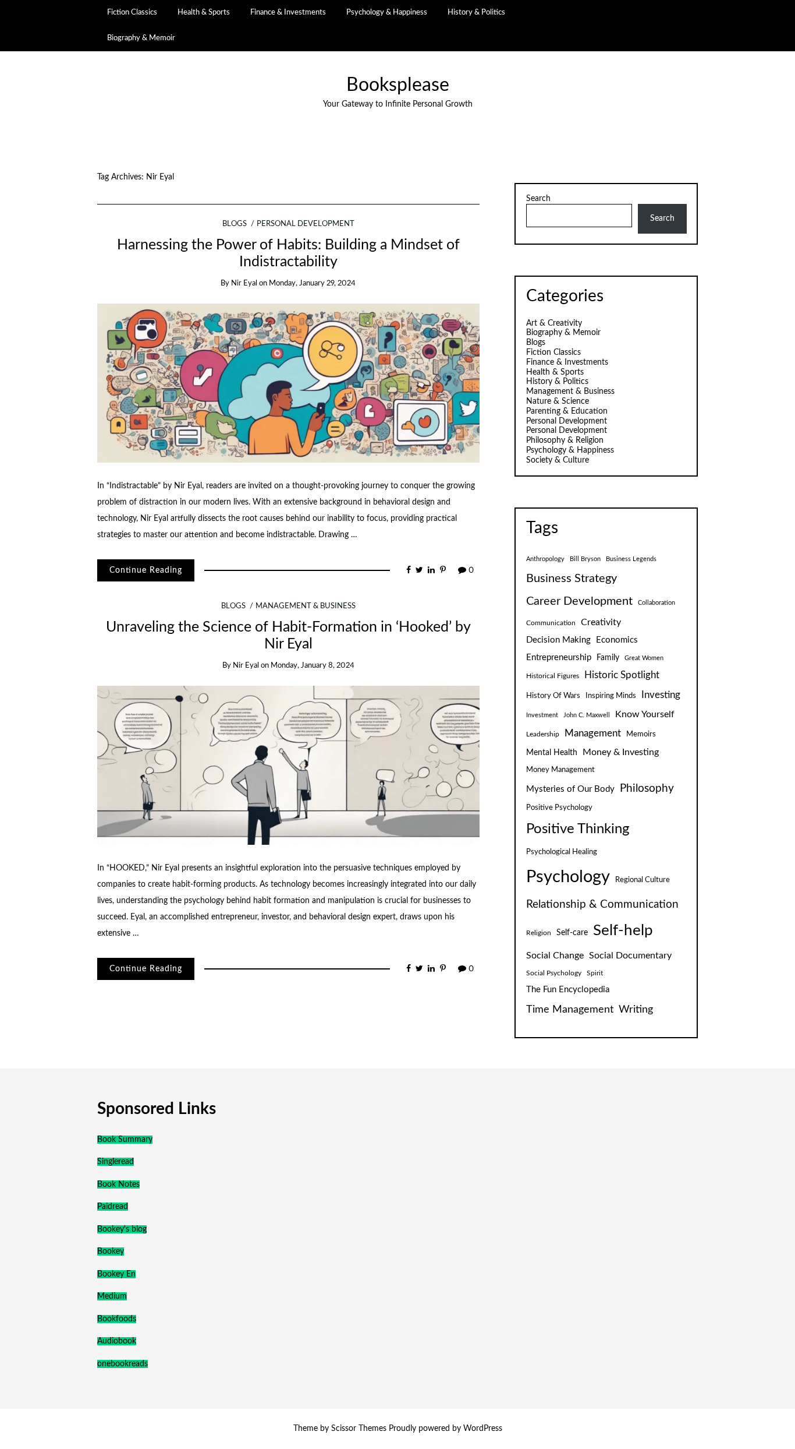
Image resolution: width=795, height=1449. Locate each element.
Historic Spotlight (621, 675)
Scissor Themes (358, 1429)
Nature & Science (557, 401)
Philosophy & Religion (565, 440)
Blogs (234, 224)
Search (538, 199)
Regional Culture (642, 880)
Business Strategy (571, 578)
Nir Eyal (244, 283)
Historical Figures (552, 675)
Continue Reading (145, 570)
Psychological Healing (561, 851)
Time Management (569, 1009)
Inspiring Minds (610, 696)
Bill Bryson (585, 559)
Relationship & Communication (602, 904)
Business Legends (631, 559)
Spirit (595, 972)
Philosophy (647, 788)
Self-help (623, 930)
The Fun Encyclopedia (567, 989)
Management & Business (305, 606)
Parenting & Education (567, 411)
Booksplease (397, 85)
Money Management (560, 770)
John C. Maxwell (586, 715)
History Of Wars (553, 695)
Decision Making (558, 640)
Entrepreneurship (558, 657)
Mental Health (551, 753)
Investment (542, 715)
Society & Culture (557, 460)
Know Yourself (645, 714)
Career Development (579, 601)
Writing (636, 1009)
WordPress (482, 1429)
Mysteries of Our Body (570, 789)
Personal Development (305, 224)
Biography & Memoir (141, 38)
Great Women (643, 658)
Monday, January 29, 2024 (312, 283)
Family (608, 658)
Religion (538, 932)
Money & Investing (621, 752)
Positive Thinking (577, 829)
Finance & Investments (288, 12)
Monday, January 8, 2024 (312, 665)
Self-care (572, 933)
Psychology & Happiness (386, 12)
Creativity (601, 622)
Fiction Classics (132, 12)
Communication (551, 622)
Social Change (555, 955)
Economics (617, 640)
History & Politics (476, 12)
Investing (660, 695)
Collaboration (656, 603)
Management (593, 733)
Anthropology (545, 559)
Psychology (568, 877)
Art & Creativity (554, 323)
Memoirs (641, 734)
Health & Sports (204, 12)
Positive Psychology (559, 807)
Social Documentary (630, 955)
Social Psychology (553, 972)
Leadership (542, 734)
